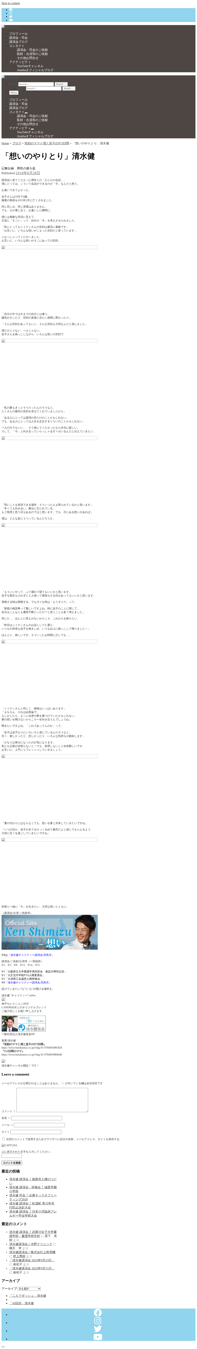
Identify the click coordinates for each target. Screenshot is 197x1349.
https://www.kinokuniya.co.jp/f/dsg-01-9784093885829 (32, 1047)
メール (7, 1124)
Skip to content (11, 3)
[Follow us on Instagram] (10, 13)
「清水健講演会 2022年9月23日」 (32, 1260)
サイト (6, 1131)
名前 (6, 1117)
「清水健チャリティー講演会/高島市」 (31, 954)
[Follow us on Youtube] (11, 20)
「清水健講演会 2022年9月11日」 (32, 1268)
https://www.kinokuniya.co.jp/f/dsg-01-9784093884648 (32, 1054)
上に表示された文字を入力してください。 (27, 1151)
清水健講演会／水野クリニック (30, 1244)
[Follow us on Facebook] (10, 9)
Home (5, 143)
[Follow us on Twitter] (10, 16)
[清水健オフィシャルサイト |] (10, 26)
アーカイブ (9, 1288)
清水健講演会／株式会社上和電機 (32, 1252)
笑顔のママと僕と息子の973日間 (46, 143)
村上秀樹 (19, 1256)
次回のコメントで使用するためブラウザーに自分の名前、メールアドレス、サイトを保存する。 (64, 1139)
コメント (9, 1111)
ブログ (16, 143)
